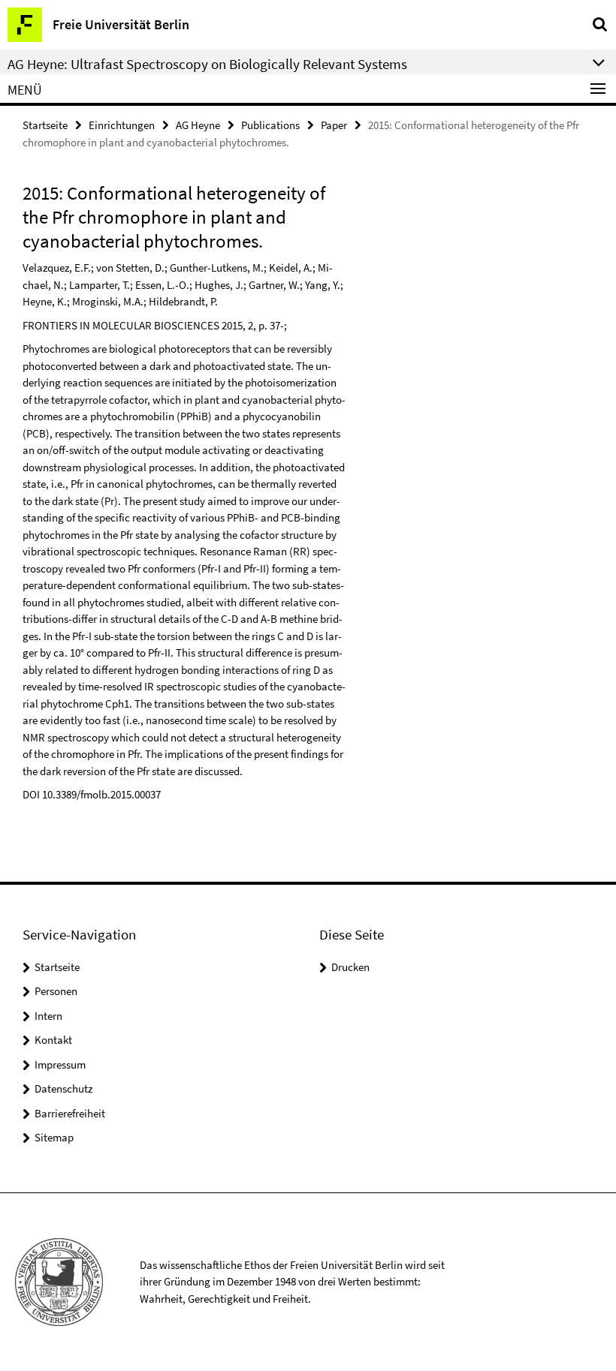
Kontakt (53, 1040)
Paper (334, 125)
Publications (270, 125)
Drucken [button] (350, 967)
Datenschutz (63, 1088)
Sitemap (54, 1137)
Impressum (60, 1064)
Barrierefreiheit (70, 1113)
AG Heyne (198, 125)
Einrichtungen (122, 125)
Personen (56, 991)
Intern (48, 1016)
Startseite (45, 125)
